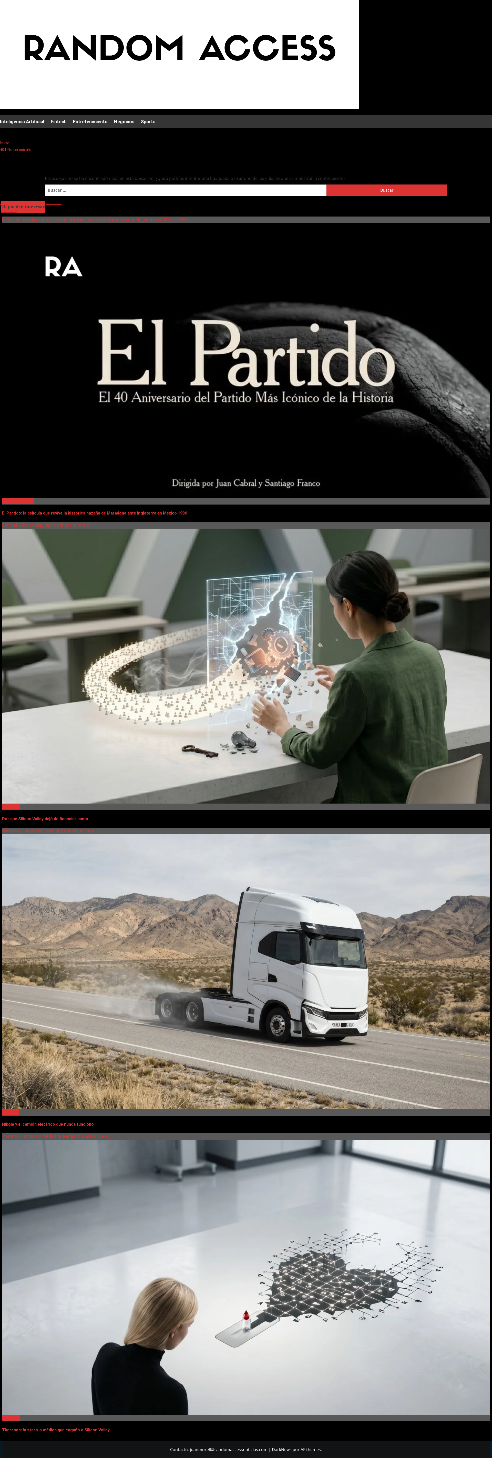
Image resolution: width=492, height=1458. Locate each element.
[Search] (3, 132)
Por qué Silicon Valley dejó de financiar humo (45, 525)
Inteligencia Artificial (22, 121)
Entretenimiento (90, 121)
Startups (10, 1112)
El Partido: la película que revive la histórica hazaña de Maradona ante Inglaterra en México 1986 (95, 219)
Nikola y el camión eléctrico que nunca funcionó (48, 831)
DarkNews (282, 1449)
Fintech (59, 121)
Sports (148, 121)
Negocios (124, 121)
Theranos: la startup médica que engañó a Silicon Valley (56, 1136)
